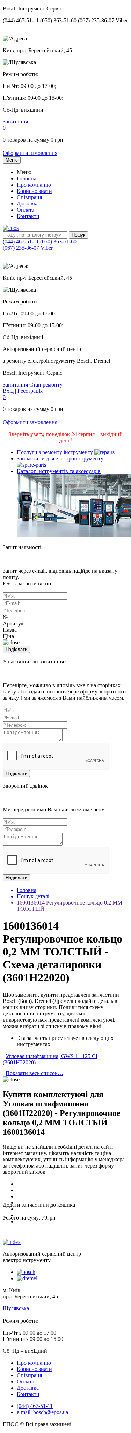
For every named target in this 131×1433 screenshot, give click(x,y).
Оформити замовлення (30, 153)
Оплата (25, 210)
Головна (26, 178)
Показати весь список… (34, 1073)
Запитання (15, 122)
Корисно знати (34, 191)
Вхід (8, 391)
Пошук (78, 235)
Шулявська (16, 1308)
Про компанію (34, 185)
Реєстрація (30, 391)
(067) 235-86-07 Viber (28, 248)
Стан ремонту (46, 385)
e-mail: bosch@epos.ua (42, 1412)
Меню (12, 160)
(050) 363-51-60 (58, 242)
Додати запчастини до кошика (39, 1205)
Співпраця (29, 197)
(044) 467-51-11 (21, 242)
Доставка (28, 204)
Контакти (28, 216)
